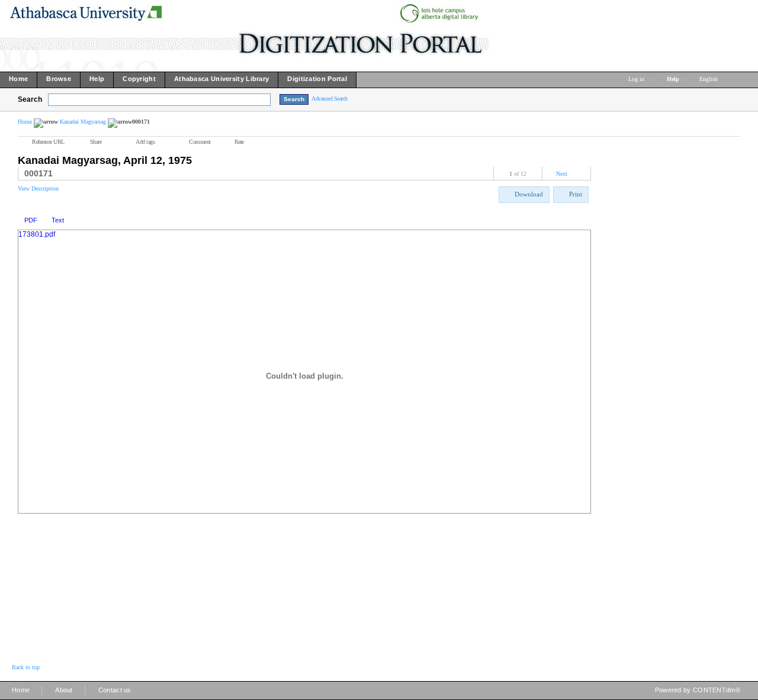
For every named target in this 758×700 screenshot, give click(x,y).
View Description (38, 188)
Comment (200, 141)
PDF (30, 220)
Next (561, 173)
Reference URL (48, 141)
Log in (636, 79)
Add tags (145, 141)
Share (96, 141)
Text (58, 220)
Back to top (26, 667)
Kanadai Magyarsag (83, 121)
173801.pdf (36, 234)
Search (30, 99)
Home (25, 121)
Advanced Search (329, 98)
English (709, 79)
